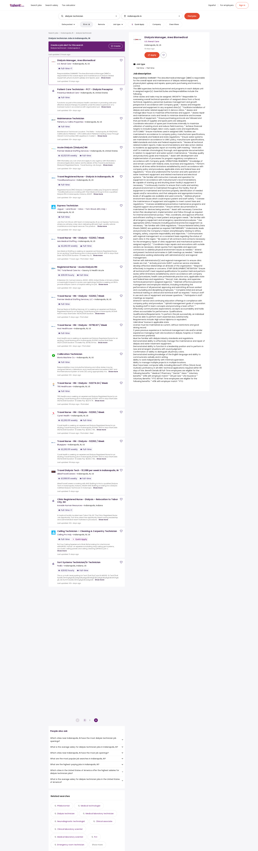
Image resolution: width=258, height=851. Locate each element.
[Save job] (121, 60)
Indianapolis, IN (67, 33)
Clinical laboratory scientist (70, 829)
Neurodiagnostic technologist (71, 821)
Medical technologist (90, 805)
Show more (105, 78)
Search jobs (53, 33)
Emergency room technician (70, 844)
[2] (96, 720)
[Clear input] (116, 16)
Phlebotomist (63, 805)
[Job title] (87, 16)
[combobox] (89, 16)
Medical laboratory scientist (70, 837)
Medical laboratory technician (100, 813)
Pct (95, 837)
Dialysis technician (66, 813)
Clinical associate (104, 821)
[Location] (150, 16)
